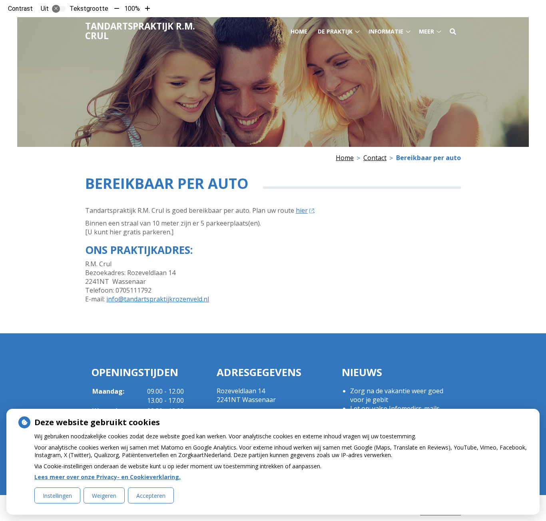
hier (302, 210)
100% (132, 8)
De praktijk (335, 31)
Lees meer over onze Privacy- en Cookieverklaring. (107, 477)
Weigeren (104, 495)
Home (299, 31)
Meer (426, 31)
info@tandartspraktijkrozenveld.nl (157, 299)
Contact (375, 157)
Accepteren (150, 495)
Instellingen (57, 495)
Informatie (386, 31)
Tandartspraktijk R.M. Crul (140, 31)
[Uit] (59, 9)
